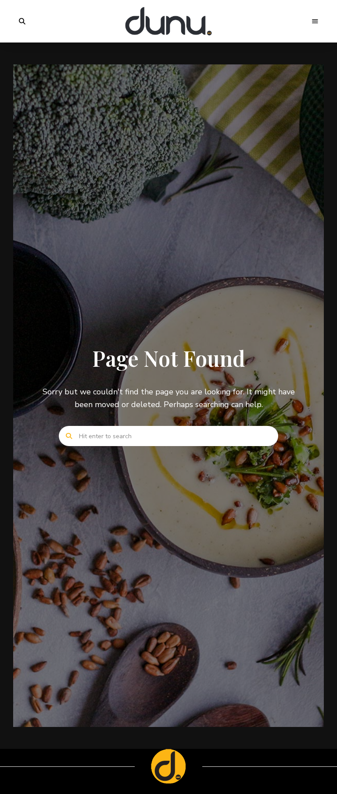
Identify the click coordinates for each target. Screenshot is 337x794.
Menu (315, 21)
